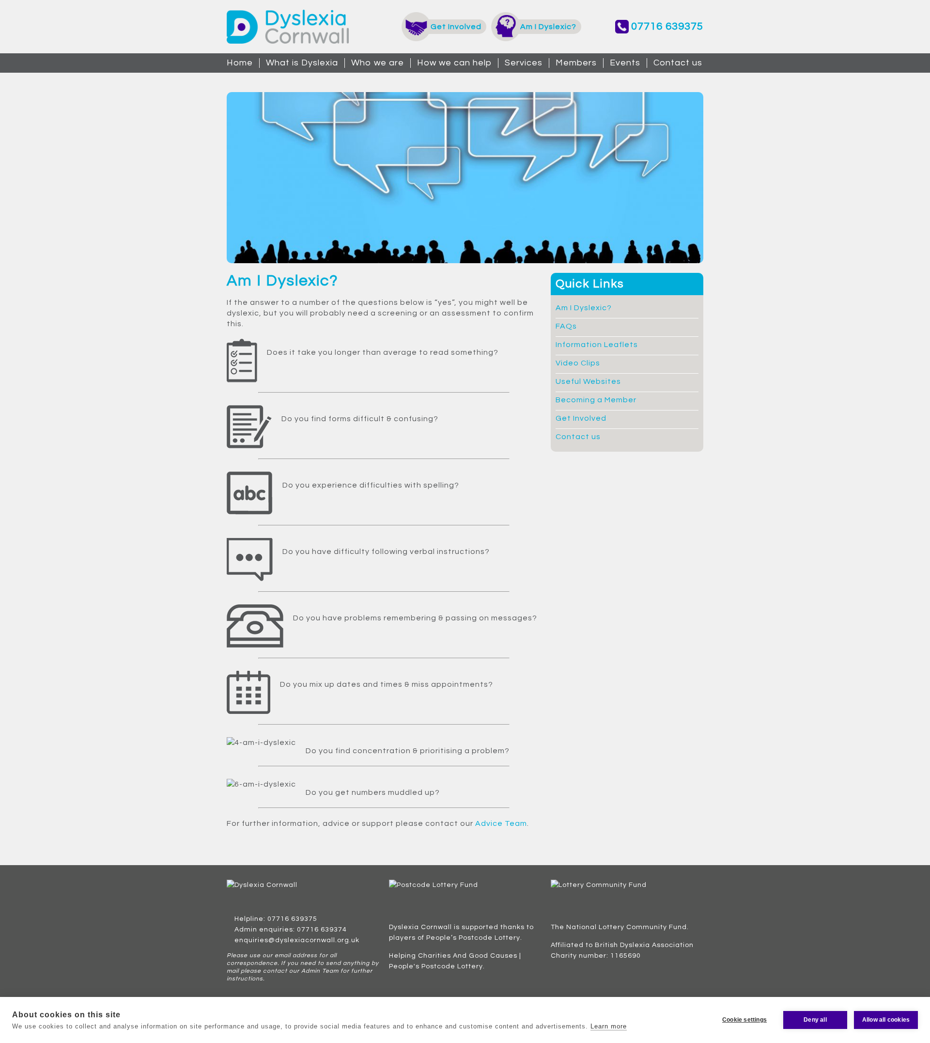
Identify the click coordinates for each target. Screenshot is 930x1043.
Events (625, 62)
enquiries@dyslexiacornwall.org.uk (296, 940)
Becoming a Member (596, 400)
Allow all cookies (886, 1019)
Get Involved (581, 418)
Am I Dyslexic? (584, 308)
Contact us (677, 62)
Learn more (608, 1026)
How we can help (454, 62)
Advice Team (501, 823)
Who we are (377, 62)
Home (240, 62)
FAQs (566, 326)
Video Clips (578, 363)
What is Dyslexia (302, 62)
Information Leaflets (597, 344)
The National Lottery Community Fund (619, 927)
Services (523, 62)
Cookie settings (744, 1019)
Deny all (815, 1019)
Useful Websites (588, 381)
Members (576, 62)
